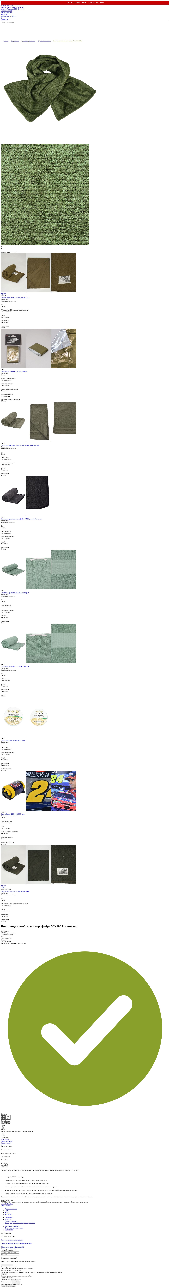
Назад (3, 1286)
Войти (14, 16)
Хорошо (4, 1274)
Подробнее (14, 1280)
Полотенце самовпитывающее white (13, 740)
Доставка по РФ (6, 12)
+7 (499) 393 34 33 (7, 1204)
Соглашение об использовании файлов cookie (16, 1243)
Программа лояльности (12, 1226)
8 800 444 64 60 (6, 1205)
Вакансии (8, 1219)
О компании (9, 1217)
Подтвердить (11, 1286)
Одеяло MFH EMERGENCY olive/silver (14, 371)
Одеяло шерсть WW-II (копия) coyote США (15, 297)
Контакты (4, 14)
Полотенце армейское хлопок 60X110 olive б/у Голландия (20, 445)
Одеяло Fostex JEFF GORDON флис (13, 814)
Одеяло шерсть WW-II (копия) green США (15, 891)
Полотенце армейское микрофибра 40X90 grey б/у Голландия (21, 519)
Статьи (7, 1210)
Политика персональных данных (12, 1240)
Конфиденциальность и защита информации (20, 1223)
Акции (7, 1212)
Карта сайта (9, 1230)
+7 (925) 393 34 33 (7, 6)
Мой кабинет (5, 16)
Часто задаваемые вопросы (14, 1228)
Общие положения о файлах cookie (12, 1247)
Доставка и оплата (11, 1209)
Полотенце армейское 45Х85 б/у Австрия (15, 593)
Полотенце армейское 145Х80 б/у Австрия (15, 666)
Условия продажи (11, 1221)
